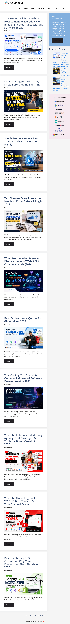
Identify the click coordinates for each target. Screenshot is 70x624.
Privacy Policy (30, 616)
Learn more (57, 41)
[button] (63, 8)
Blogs (26, 8)
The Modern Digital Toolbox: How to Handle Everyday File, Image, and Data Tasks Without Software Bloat (61, 60)
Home (19, 8)
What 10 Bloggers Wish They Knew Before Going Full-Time (61, 73)
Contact (57, 8)
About (49, 8)
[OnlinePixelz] (13, 3)
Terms (37, 616)
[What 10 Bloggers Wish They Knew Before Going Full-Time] (56, 71)
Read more (9, 67)
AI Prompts (41, 8)
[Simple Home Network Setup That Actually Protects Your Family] (56, 81)
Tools (32, 8)
